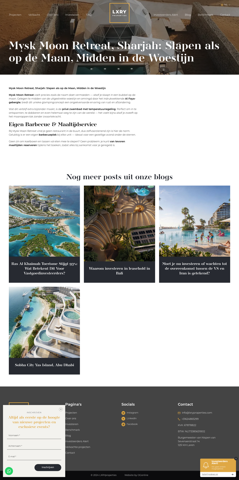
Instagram (132, 413)
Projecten (15, 15)
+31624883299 (190, 419)
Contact (225, 15)
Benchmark (205, 15)
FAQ (89, 15)
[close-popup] (61, 409)
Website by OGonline (136, 475)
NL (226, 5)
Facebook (132, 424)
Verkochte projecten (77, 447)
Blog (188, 15)
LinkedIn (132, 419)
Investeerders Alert (166, 15)
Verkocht (34, 15)
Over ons (52, 15)
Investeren (72, 15)
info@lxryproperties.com (197, 413)
